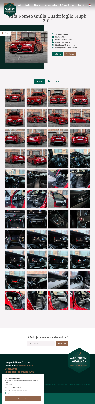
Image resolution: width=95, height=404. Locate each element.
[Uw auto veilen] (52, 5)
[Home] (10, 16)
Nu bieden (57, 54)
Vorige (7, 33)
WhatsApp (70, 54)
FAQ (89, 384)
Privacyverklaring (62, 384)
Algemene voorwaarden (77, 384)
